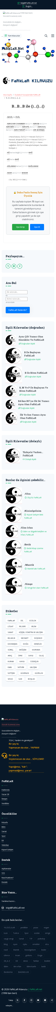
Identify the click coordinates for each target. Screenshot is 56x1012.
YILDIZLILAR (9, 927)
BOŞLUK (31, 679)
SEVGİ (10, 679)
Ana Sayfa (7, 95)
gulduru (28, 955)
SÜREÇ (10, 650)
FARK (10, 667)
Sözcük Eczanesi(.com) (11, 724)
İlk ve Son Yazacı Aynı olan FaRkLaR (33, 416)
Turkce (16, 933)
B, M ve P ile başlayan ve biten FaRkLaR (33, 389)
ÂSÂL (17, 117)
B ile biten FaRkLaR (36, 372)
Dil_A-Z (7, 961)
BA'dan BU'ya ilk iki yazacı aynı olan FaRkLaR (33, 403)
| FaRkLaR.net (35, 989)
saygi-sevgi (8, 938)
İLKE (20, 679)
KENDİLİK (38, 644)
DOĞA (25, 644)
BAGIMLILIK (23, 972)
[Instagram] (31, 1000)
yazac (35, 927)
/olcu (28, 493)
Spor (4, 836)
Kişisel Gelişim (7, 849)
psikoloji (41, 938)
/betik (27, 544)
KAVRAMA (36, 650)
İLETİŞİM (11, 673)
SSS (3, 873)
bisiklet (47, 961)
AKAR (9, 173)
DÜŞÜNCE (38, 638)
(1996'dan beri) (16, 19)
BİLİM (34, 626)
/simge (28, 584)
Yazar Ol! (5, 794)
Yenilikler (5, 803)
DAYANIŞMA (12, 644)
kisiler (43, 949)
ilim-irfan (17, 966)
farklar (36, 961)
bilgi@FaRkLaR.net (28, 3)
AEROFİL (25, 127)
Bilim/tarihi (31, 966)
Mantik (16, 949)
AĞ (8, 152)
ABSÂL (10, 117)
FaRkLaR (11, 620)
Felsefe (5, 822)
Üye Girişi (20, 227)
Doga (39, 955)
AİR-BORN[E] (38, 130)
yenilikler (24, 927)
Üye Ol (37, 227)
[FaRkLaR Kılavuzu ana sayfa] (2, 36)
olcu (47, 944)
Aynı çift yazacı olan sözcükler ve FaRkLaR (31, 338)
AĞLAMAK (11, 166)
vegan (46, 927)
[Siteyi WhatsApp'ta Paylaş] (51, 1000)
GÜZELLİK (39, 673)
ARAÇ (10, 655)
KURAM (11, 661)
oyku (25, 944)
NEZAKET (24, 638)
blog (6, 944)
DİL (22, 620)
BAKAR (25, 173)
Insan (17, 955)
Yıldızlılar (5, 845)
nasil (6, 949)
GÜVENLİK (25, 673)
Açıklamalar (6, 868)
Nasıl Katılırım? (7, 877)
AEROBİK (10, 127)
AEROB (36, 123)
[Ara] (46, 35)
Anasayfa (7, 54)
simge (47, 933)
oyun (15, 944)
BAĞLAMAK (33, 166)
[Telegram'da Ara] (45, 1000)
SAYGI (30, 655)
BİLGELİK (11, 638)
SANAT (10, 632)
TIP (30, 938)
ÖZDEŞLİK (34, 661)
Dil (3, 840)
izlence (7, 955)
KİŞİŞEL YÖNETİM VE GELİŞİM (31, 632)
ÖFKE (20, 655)
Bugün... (28, 6)
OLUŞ (41, 655)
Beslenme (8, 972)
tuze (6, 933)
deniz (25, 961)
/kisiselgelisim (32, 510)
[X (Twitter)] (17, 1000)
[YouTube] (38, 1000)
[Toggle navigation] (52, 35)
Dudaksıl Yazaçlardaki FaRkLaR (27, 95)
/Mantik (29, 564)
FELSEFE (22, 626)
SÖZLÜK (32, 620)
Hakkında (6, 790)
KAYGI (22, 661)
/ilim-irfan (27, 527)
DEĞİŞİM (22, 650)
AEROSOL (42, 127)
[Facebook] (24, 1000)
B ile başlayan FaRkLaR (32, 354)
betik (43, 966)
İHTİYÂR (21, 667)
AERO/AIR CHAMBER (16, 123)
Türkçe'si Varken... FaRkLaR (33, 454)
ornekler (36, 944)
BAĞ (30, 152)
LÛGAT (10, 626)
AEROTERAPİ (19, 130)
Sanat (4, 831)
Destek (4, 882)
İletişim (4, 799)
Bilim (3, 827)
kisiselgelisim (30, 949)
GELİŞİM (33, 667)
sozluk (37, 933)
